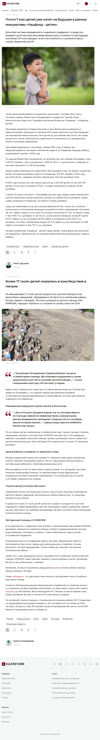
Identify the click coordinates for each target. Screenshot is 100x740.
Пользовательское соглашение (65, 678)
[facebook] (72, 664)
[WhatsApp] (14, 253)
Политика (6, 683)
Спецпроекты (61, 10)
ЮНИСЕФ (68, 619)
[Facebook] (28, 253)
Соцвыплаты (12, 246)
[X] (35, 253)
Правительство (31, 246)
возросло (10, 591)
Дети (45, 246)
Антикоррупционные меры (63, 693)
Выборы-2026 (17, 10)
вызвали (56, 567)
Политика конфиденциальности (66, 683)
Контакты (6, 717)
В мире (55, 619)
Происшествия (8, 678)
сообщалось (18, 576)
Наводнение (23, 619)
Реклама (5, 721)
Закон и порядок (83, 10)
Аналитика (6, 688)
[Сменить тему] (87, 4)
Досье (71, 10)
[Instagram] (7, 253)
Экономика (7, 693)
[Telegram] (21, 253)
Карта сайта (7, 712)
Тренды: (5, 10)
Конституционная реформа (41, 10)
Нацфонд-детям (60, 246)
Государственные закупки (63, 697)
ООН (36, 619)
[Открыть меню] (96, 4)
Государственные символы (64, 688)
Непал (9, 619)
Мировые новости (15, 624)
